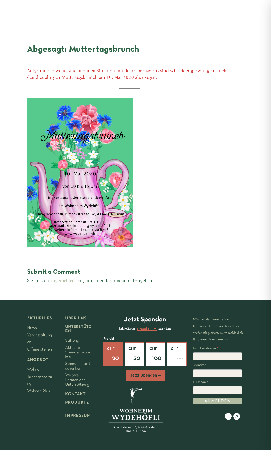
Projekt (108, 338)
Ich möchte (127, 328)
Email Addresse (205, 349)
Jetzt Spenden (143, 375)
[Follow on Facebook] (228, 416)
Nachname (200, 382)
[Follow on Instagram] (236, 416)
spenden (164, 328)
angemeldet (61, 280)
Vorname (199, 365)
